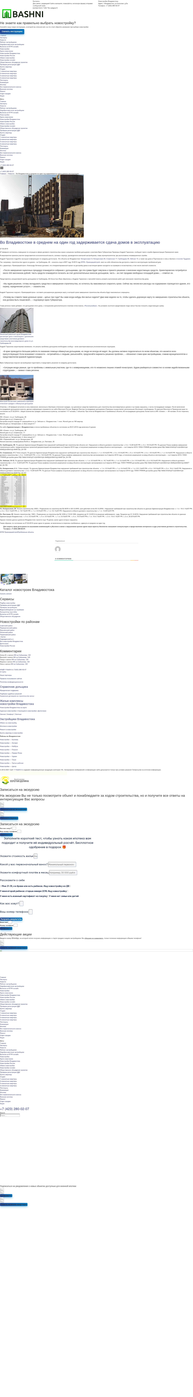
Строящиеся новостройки (27, 711)
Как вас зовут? (6, 828)
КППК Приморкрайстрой (9, 532)
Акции (2, 96)
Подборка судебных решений (11, 694)
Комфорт (10, 714)
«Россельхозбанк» (90, 306)
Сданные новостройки (8, 711)
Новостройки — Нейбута (9, 746)
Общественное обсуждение (10, 616)
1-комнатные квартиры (8, 71)
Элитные (18, 714)
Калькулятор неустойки (8, 612)
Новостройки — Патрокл (9, 749)
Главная (3, 35)
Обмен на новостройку (8, 723)
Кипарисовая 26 (99, 259)
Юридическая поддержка (9, 690)
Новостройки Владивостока (10, 53)
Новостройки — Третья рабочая (11, 763)
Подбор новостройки (7, 603)
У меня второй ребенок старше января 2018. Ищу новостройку (33, 891)
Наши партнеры (6, 675)
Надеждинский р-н (7, 639)
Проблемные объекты (26, 532)
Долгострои (4, 643)
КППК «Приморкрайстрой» (91, 262)
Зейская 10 (134, 259)
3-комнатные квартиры (8, 75)
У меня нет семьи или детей (64, 896)
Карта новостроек (6, 51)
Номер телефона (6, 925)
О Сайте (3, 672)
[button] (96, 99)
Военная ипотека (6, 89)
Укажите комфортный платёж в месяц (24, 872)
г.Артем (3, 637)
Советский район (6, 625)
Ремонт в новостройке (8, 729)
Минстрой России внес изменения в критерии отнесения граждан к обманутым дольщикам (17, 402)
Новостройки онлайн (7, 60)
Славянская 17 (111, 259)
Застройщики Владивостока (17, 719)
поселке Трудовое (183, 259)
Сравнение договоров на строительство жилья (17, 696)
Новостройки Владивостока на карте (13, 707)
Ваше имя (4, 922)
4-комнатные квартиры (8, 78)
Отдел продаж (5, 93)
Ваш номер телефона (8, 831)
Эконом (3, 714)
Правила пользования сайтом (11, 678)
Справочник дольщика (14, 686)
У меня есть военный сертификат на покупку (23, 896)
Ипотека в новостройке (8, 726)
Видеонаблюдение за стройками (12, 609)
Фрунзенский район (7, 630)
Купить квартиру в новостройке (11, 733)
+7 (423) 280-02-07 (7, 165)
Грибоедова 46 (123, 259)
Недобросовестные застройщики (12, 44)
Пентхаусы (4, 80)
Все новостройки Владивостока (11, 641)
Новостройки (4, 49)
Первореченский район (8, 628)
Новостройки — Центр (8, 766)
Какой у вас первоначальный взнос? (24, 864)
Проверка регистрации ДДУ (10, 64)
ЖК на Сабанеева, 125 (22, 655)
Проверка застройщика (8, 607)
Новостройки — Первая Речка (11, 753)
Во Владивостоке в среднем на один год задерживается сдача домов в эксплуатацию (80, 242)
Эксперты (3, 37)
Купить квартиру (6, 67)
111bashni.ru (18, 770)
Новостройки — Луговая (9, 743)
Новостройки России (7, 55)
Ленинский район (6, 632)
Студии (2, 69)
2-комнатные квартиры (8, 73)
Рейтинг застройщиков (8, 42)
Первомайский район (8, 634)
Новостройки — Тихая (8, 759)
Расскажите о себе (12, 880)
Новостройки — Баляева (9, 739)
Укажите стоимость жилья (16, 856)
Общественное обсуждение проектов (13, 62)
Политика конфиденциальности (11, 682)
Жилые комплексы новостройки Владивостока (17, 702)
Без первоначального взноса (10, 87)
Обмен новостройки (7, 58)
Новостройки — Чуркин (8, 756)
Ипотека (3, 84)
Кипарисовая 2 (86, 259)
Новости (3, 40)
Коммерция (4, 82)
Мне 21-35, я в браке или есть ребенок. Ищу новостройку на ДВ (35, 886)
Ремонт (2, 91)
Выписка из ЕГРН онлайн (9, 46)
